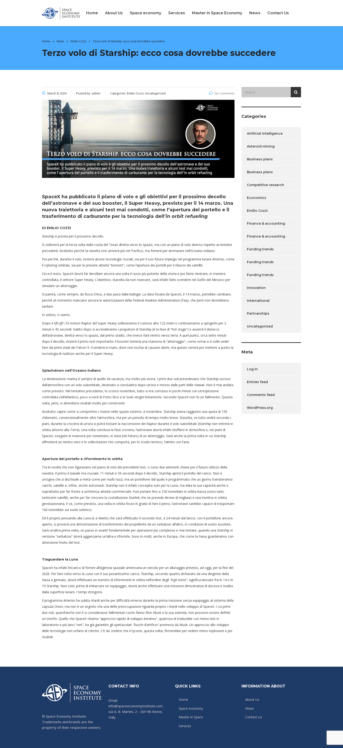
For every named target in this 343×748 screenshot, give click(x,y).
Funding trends (260, 249)
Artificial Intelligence (265, 133)
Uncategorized (260, 326)
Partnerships (258, 313)
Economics (256, 198)
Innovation (256, 288)
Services (176, 13)
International (258, 300)
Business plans (260, 159)
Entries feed (257, 382)
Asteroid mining (261, 146)
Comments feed (261, 395)
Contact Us (278, 13)
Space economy (145, 13)
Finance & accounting (266, 223)
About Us (114, 13)
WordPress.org (260, 408)
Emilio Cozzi (257, 211)
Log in (252, 369)
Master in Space (191, 717)
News (254, 13)
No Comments (224, 93)
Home (92, 13)
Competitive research (265, 185)
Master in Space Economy (217, 13)
